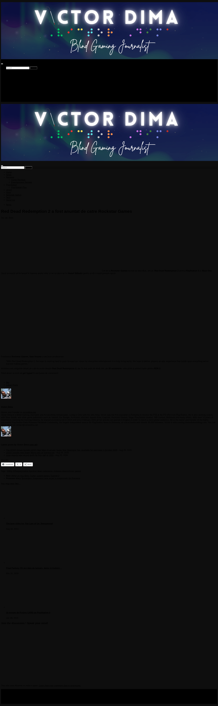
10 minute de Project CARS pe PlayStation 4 (28, 612)
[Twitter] (2, 401)
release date (60, 471)
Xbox (8, 93)
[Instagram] (11, 401)
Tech (8, 98)
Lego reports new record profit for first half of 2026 (29, 455)
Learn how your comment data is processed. (60, 685)
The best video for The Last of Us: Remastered (29, 523)
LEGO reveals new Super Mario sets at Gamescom (30, 452)
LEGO (9, 90)
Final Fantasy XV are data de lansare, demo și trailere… (34, 568)
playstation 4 (24, 471)
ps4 (32, 471)
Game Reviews (18, 80)
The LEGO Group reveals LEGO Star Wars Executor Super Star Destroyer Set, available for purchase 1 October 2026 (61, 450)
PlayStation (11, 85)
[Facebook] (5, 401)
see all (33, 445)
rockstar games (73, 471)
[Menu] (2, 63)
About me (10, 100)
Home (9, 72)
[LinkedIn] (8, 401)
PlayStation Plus (19, 88)
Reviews (10, 77)
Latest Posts (12, 385)
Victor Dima (7, 407)
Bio (7, 382)
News (8, 75)
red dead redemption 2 (44, 471)
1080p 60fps (12, 471)
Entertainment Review (21, 83)
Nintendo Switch (13, 95)
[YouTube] (14, 401)
